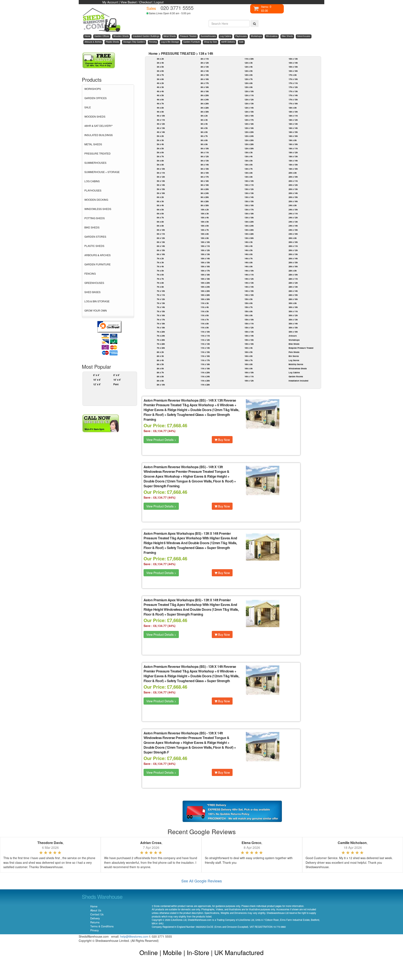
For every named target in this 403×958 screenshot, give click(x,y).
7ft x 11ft (161, 295)
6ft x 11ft (161, 233)
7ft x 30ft (161, 347)
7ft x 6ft (160, 274)
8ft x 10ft (161, 384)
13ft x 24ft (249, 225)
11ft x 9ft (205, 327)
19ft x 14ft (293, 160)
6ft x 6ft (160, 213)
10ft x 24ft (205, 286)
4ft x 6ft (160, 99)
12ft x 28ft (249, 144)
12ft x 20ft (249, 132)
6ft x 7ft (160, 217)
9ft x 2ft (204, 115)
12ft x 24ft (249, 136)
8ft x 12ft (205, 62)
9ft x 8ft (204, 140)
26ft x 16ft (293, 266)
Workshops (294, 339)
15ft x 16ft (249, 343)
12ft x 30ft (249, 148)
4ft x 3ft (160, 87)
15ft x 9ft (249, 315)
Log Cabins (294, 372)
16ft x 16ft (293, 70)
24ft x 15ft (293, 229)
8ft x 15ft (205, 74)
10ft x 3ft (205, 213)
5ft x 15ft (161, 189)
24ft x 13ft (293, 221)
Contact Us (96, 914)
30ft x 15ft (293, 327)
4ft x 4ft (160, 91)
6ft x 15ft (161, 250)
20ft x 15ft (293, 197)
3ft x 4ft (160, 62)
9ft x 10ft (205, 148)
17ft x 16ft (293, 103)
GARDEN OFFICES (95, 98)
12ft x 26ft (249, 140)
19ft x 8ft (293, 140)
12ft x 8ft (249, 83)
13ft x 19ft (249, 217)
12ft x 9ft (249, 87)
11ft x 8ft (205, 323)
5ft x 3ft (160, 140)
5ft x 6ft (160, 152)
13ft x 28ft (249, 233)
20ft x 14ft (293, 193)
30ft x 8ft (293, 303)
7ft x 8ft (160, 282)
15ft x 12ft (249, 327)
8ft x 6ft (160, 368)
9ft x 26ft (205, 197)
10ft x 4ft (205, 217)
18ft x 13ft (293, 123)
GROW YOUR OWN (95, 310)
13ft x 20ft (249, 221)
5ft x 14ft (161, 184)
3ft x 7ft (160, 74)
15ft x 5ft (249, 299)
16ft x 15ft (293, 66)
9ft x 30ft (205, 205)
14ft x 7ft (249, 258)
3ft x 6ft (160, 70)
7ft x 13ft (161, 303)
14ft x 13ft (249, 282)
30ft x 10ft (293, 307)
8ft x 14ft (205, 70)
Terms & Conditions (102, 926)
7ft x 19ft (161, 327)
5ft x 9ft (160, 164)
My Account (110, 2)
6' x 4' (96, 375)
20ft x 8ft (293, 172)
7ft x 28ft (161, 343)
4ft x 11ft (161, 119)
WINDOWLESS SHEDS (97, 209)
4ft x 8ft (160, 107)
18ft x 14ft (293, 128)
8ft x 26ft (205, 103)
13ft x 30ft (249, 238)
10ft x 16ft (205, 266)
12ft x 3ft (249, 62)
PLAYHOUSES (92, 190)
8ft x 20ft (205, 95)
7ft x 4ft (160, 266)
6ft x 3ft (160, 201)
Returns (94, 922)
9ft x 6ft (204, 132)
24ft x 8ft (293, 205)
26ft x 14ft (293, 258)
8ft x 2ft (160, 352)
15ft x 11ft (249, 323)
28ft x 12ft (293, 282)
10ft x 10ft (205, 242)
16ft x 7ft (249, 360)
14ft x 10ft (249, 270)
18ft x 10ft (293, 111)
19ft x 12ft (293, 152)
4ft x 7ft (160, 103)
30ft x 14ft (293, 323)
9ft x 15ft (205, 168)
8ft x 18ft (205, 87)
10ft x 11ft (205, 246)
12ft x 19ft (249, 128)
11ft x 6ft (205, 315)
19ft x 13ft (293, 156)
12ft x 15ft (249, 111)
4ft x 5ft (160, 95)
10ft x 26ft (205, 291)
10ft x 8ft (205, 233)
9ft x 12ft (205, 156)
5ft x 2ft (160, 136)
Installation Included (298, 380)
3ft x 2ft (160, 58)
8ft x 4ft (160, 360)
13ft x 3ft (249, 152)
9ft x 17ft (205, 176)
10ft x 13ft (205, 254)
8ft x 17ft (205, 83)
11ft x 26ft (205, 380)
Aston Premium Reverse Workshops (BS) (175, 400)
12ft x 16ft (249, 115)
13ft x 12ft (249, 189)
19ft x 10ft (293, 144)
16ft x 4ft (249, 347)
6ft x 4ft (160, 205)
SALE (87, 107)
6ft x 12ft (161, 238)
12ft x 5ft (249, 70)
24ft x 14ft (293, 225)
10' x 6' (97, 379)
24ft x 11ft (293, 213)
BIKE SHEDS (91, 227)
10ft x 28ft (205, 295)
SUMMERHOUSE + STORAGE (102, 172)
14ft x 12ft (249, 278)
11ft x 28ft (205, 384)
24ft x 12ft (293, 217)
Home (153, 53)
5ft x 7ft (160, 156)
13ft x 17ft (249, 209)
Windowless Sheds (298, 368)
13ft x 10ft (249, 181)
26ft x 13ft (293, 254)
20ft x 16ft (293, 201)
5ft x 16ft (161, 193)
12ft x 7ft (249, 79)
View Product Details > (161, 440)
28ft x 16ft (293, 299)
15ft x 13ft (249, 331)
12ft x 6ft (249, 74)
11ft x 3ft (205, 303)
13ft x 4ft (249, 156)
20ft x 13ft (293, 189)
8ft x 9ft (160, 380)
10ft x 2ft (205, 209)
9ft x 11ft (205, 152)
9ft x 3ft (204, 119)
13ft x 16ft (249, 205)
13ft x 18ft (249, 213)
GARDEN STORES (95, 236)
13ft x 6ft (249, 164)
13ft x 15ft (249, 201)
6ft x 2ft (160, 197)
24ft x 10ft (293, 209)
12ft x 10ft (249, 91)
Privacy (94, 930)
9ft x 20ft (205, 189)
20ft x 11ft (293, 181)
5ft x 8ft (160, 160)
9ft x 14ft (205, 164)
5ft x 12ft (161, 176)
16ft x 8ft (249, 364)
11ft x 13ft (205, 343)
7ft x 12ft (161, 299)
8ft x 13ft (205, 66)
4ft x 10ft (161, 115)
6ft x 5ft (160, 209)
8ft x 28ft (205, 107)
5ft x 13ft (161, 181)
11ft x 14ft (205, 347)
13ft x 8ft (249, 172)
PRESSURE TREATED (97, 153)
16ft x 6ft (249, 356)
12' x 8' (97, 384)
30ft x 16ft (293, 331)
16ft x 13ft (293, 58)
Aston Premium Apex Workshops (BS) (172, 533)
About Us (95, 910)
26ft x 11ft (293, 246)
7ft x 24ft (161, 335)
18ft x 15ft (293, 132)
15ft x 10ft (249, 319)
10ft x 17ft (205, 270)
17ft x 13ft (293, 91)
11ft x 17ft (205, 360)
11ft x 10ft (205, 331)
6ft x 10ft (161, 229)
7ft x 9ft (160, 286)
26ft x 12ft (293, 250)
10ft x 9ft (205, 238)
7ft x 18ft (161, 323)
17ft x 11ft (293, 83)
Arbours (293, 335)
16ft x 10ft (249, 372)
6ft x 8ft (160, 221)
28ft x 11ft (293, 278)
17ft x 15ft (293, 99)
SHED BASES (92, 292)
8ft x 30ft (205, 111)
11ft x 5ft (205, 311)
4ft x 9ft (160, 111)
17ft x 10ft (293, 79)
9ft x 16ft (205, 172)
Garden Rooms (296, 376)
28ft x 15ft (293, 295)
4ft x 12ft (161, 123)
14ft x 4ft (249, 246)
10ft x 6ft (205, 225)
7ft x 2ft (160, 258)
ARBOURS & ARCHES (97, 255)
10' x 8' (117, 379)
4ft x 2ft (160, 83)
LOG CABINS (92, 181)
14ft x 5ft (249, 250)
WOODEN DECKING (96, 199)
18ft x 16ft (293, 136)
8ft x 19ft (205, 91)
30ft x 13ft (293, 319)
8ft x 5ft (160, 364)
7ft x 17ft (161, 319)
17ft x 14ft (293, 95)
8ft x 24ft (205, 99)
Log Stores (294, 360)
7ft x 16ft (161, 315)
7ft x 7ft (160, 278)
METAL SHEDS (93, 144)
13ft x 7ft (249, 168)
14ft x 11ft (249, 274)
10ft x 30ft (205, 299)
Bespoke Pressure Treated (301, 347)
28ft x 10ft (293, 274)
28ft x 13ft (293, 286)
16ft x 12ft (249, 380)
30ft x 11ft (293, 311)
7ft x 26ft (161, 339)
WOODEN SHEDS (94, 116)
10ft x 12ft (205, 250)
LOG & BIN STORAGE (97, 301)
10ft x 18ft (205, 274)
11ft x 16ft (205, 356)
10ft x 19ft (205, 278)
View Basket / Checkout (136, 2)
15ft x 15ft (249, 339)
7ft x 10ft (161, 291)
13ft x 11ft (249, 184)
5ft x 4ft (160, 144)
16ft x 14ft (293, 62)
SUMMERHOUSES (95, 162)
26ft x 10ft (293, 242)
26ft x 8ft (293, 238)
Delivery (95, 918)
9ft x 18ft (205, 181)
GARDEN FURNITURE (97, 264)
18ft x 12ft (293, 119)
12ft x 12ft (249, 99)
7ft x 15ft (161, 311)
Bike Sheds (294, 343)
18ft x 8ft (293, 107)
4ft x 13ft (161, 128)
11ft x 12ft (205, 339)
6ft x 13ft (161, 242)
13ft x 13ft (249, 193)
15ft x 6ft (249, 303)
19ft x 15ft (293, 164)
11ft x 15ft (205, 352)
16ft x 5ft (249, 352)
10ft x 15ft (205, 262)
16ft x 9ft (249, 368)
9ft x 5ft (204, 128)
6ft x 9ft (160, 225)
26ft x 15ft (293, 262)
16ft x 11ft (249, 376)
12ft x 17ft (249, 119)
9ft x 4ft (204, 123)
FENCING (90, 273)
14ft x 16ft (249, 295)
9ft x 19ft (205, 184)
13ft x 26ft (249, 229)
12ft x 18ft (249, 123)
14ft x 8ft (249, 262)
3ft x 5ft (160, 66)
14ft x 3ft (249, 242)
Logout (159, 2)
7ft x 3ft (160, 262)
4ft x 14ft (161, 132)
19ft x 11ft (293, 148)
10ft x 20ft (205, 282)
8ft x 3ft (160, 356)
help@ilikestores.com (134, 936)
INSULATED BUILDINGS (98, 135)
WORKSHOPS (92, 88)
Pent (116, 384)
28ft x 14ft (293, 291)
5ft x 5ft (160, 148)
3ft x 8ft (160, 79)
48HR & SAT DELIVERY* (98, 125)
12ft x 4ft (249, 66)
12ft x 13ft (249, 103)
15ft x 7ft (249, 307)
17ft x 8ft (293, 74)
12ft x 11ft (249, 95)
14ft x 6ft (249, 254)
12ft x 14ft (249, 107)
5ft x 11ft (161, 172)
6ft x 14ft (161, 246)
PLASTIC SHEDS (94, 246)
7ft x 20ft (161, 331)
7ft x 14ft (161, 307)
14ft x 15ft (249, 291)
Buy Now (223, 440)
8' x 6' (116, 375)
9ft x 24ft (205, 193)
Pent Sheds (294, 352)
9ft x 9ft (204, 144)
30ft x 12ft (293, 315)
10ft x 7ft (205, 229)
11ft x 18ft (205, 364)
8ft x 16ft (205, 79)
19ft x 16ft (293, 168)
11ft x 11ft (205, 335)
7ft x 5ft (160, 270)
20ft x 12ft (293, 184)
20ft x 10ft (293, 176)
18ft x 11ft (293, 115)
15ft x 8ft (249, 311)
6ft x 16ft (161, 254)
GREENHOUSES (94, 282)
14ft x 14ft (249, 286)
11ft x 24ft (205, 376)
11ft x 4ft (205, 307)
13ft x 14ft (206, 53)
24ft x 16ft (293, 233)
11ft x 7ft (205, 319)
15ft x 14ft (249, 335)
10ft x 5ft (205, 221)
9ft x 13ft (205, 160)
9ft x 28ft (205, 201)
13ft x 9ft (249, 176)
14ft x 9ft (249, 266)
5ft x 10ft (161, 168)
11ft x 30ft (249, 58)
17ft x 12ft (293, 87)
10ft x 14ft (205, 258)
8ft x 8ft (160, 376)
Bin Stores (294, 356)
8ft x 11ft (205, 58)
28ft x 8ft (293, 270)
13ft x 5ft (249, 160)
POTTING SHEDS (94, 218)
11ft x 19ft (205, 368)
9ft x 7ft (204, 136)
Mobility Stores (296, 364)
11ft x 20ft (205, 372)
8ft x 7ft (160, 372)
